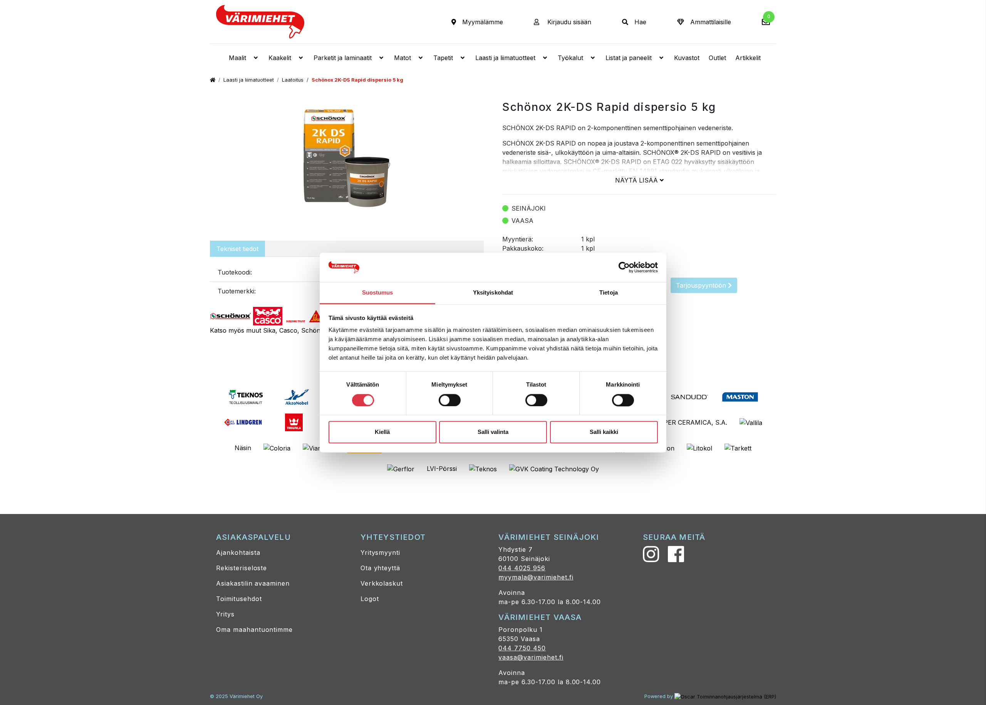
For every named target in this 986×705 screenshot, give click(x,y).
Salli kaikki (604, 432)
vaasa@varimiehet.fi (530, 657)
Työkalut (570, 58)
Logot (370, 599)
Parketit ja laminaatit (343, 58)
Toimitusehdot (239, 599)
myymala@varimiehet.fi (535, 577)
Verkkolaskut (382, 583)
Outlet (717, 58)
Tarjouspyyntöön (702, 285)
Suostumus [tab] (377, 293)
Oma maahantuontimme (254, 629)
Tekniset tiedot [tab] (237, 249)
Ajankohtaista (238, 552)
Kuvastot (686, 58)
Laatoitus (293, 80)
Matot (402, 58)
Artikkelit (748, 58)
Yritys (225, 614)
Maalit (237, 58)
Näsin (243, 448)
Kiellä (382, 432)
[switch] (450, 400)
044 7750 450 (522, 648)
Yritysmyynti (381, 552)
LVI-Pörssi (442, 468)
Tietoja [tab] (608, 293)
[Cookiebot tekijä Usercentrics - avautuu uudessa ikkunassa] (624, 267)
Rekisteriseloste (241, 568)
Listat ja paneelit (628, 58)
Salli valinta (493, 432)
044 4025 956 (521, 568)
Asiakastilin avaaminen (253, 583)
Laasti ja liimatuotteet (505, 58)
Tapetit (443, 58)
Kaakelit (279, 58)
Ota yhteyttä (381, 568)
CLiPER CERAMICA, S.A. (691, 422)
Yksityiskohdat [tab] (493, 293)
